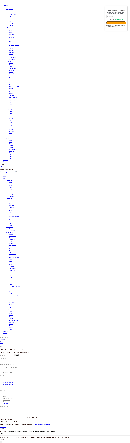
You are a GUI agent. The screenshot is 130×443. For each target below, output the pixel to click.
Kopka (10, 120)
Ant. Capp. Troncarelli (14, 86)
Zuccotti (11, 54)
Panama (11, 48)
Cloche (10, 16)
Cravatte (11, 66)
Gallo (10, 104)
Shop (4, 7)
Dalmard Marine (13, 97)
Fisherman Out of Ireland (15, 100)
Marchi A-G (8, 75)
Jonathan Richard (13, 116)
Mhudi (10, 133)
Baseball (11, 30)
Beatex (10, 90)
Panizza (11, 145)
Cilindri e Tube (12, 14)
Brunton (11, 93)
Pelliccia (11, 21)
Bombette (11, 34)
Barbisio (11, 88)
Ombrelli (11, 72)
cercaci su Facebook (8, 382)
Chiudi (1, 166)
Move (10, 134)
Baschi (10, 11)
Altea (10, 81)
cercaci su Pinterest (8, 387)
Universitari (11, 25)
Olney (10, 140)
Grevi (10, 106)
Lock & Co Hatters (13, 124)
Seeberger (11, 151)
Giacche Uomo (12, 68)
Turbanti (11, 23)
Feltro (10, 20)
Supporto (5, 396)
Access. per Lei (9, 55)
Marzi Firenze (12, 129)
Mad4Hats (11, 125)
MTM (10, 136)
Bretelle (11, 63)
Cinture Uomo (12, 64)
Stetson (11, 152)
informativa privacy (119, 19)
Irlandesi (11, 46)
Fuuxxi (10, 102)
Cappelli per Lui (9, 27)
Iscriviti (116, 22)
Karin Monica (12, 118)
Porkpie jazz (12, 50)
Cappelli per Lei (9, 9)
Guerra (10, 108)
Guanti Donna (12, 57)
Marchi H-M (9, 109)
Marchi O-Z (8, 138)
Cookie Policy (6, 401)
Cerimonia (11, 12)
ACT (10, 77)
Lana (10, 43)
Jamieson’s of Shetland (14, 115)
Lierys (10, 122)
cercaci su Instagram (8, 384)
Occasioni (5, 160)
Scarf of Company (13, 149)
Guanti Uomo (12, 70)
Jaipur (10, 113)
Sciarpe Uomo (12, 73)
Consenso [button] (5, 403)
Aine (10, 79)
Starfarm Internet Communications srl (41, 424)
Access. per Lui (9, 61)
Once (10, 142)
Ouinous (11, 143)
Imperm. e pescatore (14, 45)
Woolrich (11, 156)
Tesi (10, 154)
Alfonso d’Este (12, 82)
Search (16, 355)
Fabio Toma (12, 99)
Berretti (10, 32)
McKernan (11, 131)
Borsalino (11, 91)
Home (4, 3)
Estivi (10, 18)
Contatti (5, 161)
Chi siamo (5, 5)
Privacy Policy (6, 400)
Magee (10, 127)
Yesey (10, 158)
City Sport (11, 95)
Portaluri (11, 147)
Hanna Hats (12, 111)
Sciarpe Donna (12, 59)
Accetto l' (117, 19)
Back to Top (3, 427)
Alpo (10, 84)
